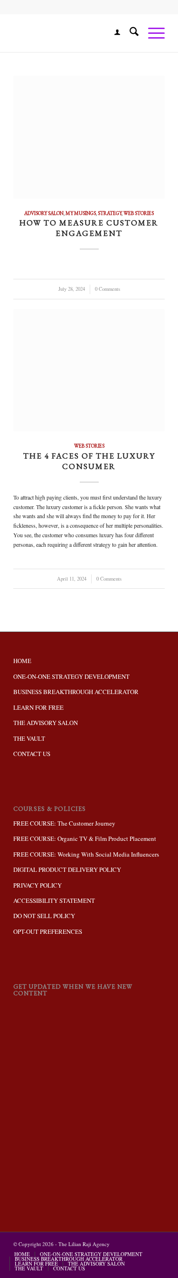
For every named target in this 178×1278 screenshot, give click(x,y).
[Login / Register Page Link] (112, 33)
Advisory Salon (44, 213)
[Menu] (152, 33)
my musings (81, 213)
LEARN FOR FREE (38, 707)
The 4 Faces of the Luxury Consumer (89, 460)
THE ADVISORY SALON (45, 722)
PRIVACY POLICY (37, 885)
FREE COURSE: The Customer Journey (64, 823)
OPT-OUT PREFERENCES (47, 931)
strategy (110, 213)
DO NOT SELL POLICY (44, 915)
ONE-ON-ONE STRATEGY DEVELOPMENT (71, 676)
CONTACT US (31, 753)
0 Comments (107, 289)
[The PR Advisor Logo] (73, 33)
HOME (22, 660)
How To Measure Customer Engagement (89, 227)
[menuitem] (112, 33)
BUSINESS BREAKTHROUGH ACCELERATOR (76, 691)
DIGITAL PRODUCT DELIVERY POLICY (67, 869)
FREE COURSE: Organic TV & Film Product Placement (84, 838)
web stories (138, 213)
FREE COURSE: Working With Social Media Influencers (86, 854)
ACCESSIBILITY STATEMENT (54, 900)
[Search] (129, 33)
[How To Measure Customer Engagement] (89, 137)
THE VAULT (29, 738)
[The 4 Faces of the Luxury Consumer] (89, 370)
